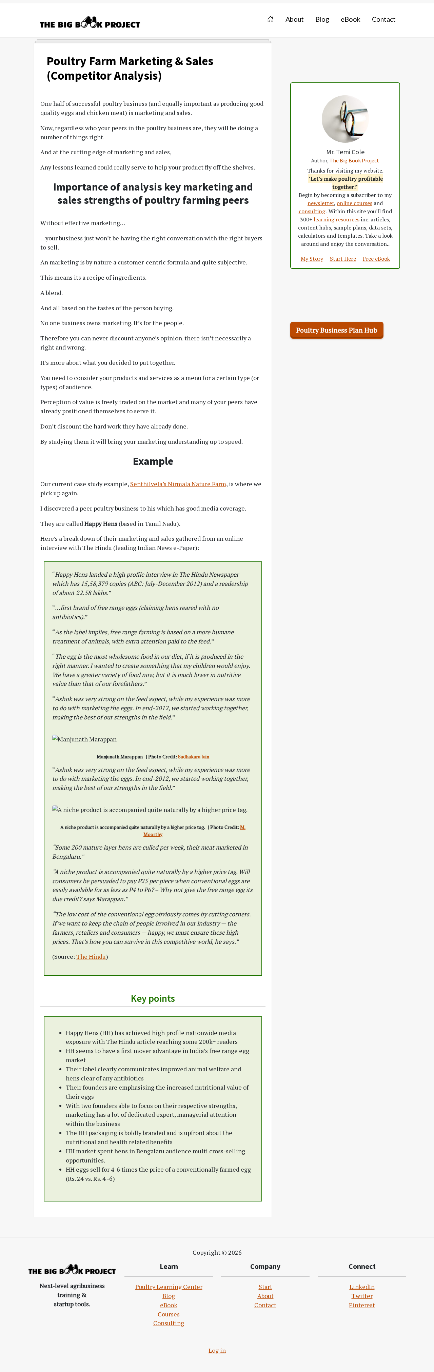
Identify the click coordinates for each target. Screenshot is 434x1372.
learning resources (336, 219)
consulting (312, 211)
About (265, 1296)
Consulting (168, 1323)
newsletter (321, 203)
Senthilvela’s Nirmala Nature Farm (178, 484)
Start (265, 1286)
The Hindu (91, 956)
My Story (312, 258)
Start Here (343, 258)
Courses (169, 1314)
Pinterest (362, 1305)
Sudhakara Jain (193, 756)
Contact (265, 1305)
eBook (168, 1305)
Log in (217, 1350)
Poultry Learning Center (168, 1286)
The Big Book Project (354, 160)
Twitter (362, 1296)
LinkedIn (362, 1286)
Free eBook (376, 258)
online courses (354, 203)
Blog (168, 1296)
